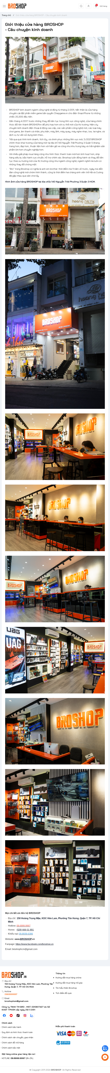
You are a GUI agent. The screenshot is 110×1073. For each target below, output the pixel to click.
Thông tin (60, 973)
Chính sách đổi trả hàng (13, 1042)
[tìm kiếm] (81, 6)
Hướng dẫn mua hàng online (68, 977)
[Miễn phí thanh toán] (82, 1033)
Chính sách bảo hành (11, 1027)
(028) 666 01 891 (25, 930)
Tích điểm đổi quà (63, 993)
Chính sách (7, 1023)
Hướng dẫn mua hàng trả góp (69, 982)
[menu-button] (4, 6)
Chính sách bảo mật (11, 1047)
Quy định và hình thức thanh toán (17, 1032)
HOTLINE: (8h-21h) (17, 1058)
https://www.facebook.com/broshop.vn (35, 944)
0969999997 (11, 994)
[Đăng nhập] (88, 6)
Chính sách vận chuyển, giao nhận (17, 1037)
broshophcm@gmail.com (16, 1001)
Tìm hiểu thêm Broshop (66, 988)
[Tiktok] (18, 1015)
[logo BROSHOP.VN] (28, 975)
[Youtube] (11, 1015)
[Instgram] (24, 1015)
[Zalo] (31, 1015)
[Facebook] (4, 1015)
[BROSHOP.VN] (18, 6)
